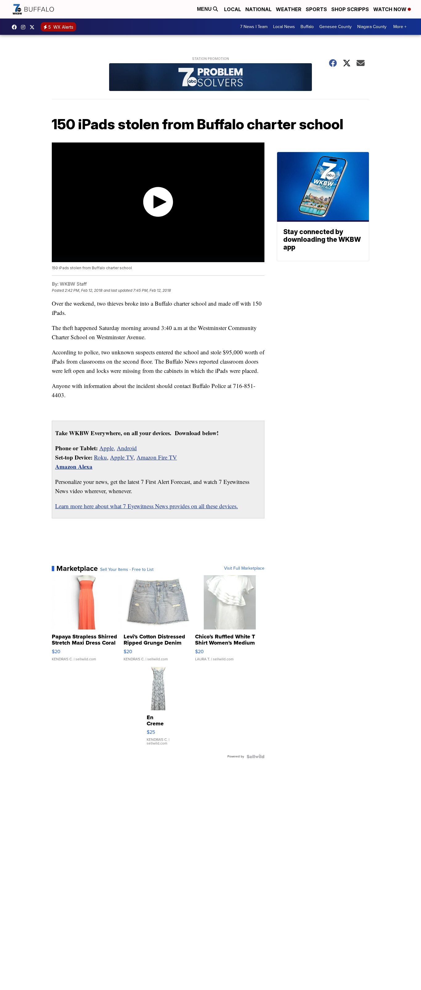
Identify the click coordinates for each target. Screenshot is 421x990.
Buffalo (307, 26)
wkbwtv (16, 27)
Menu (205, 9)
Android (127, 448)
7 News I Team (254, 26)
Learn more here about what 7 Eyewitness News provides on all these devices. (146, 506)
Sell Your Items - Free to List (126, 569)
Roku (100, 457)
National (258, 9)
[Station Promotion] (210, 77)
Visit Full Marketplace (244, 568)
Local (232, 9)
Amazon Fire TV (157, 457)
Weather (288, 9)
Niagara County (371, 26)
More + (400, 26)
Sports (316, 9)
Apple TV (121, 457)
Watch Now (390, 9)
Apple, (107, 448)
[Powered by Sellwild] (255, 756)
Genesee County (335, 26)
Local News (284, 26)
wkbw (24, 27)
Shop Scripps (350, 9)
